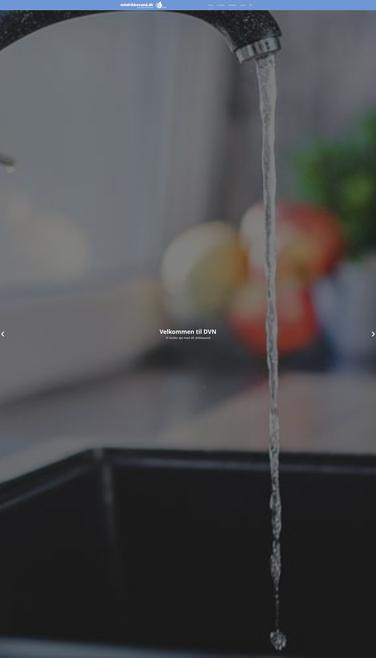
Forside (210, 5)
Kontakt (242, 5)
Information (232, 5)
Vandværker (221, 5)
